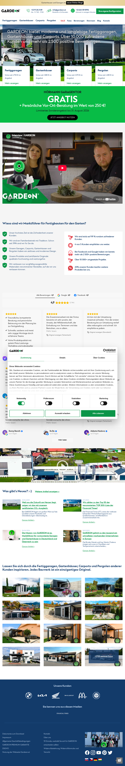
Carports (40, 20)
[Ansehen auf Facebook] (45, 432)
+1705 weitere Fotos (104, 656)
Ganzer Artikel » (28, 520)
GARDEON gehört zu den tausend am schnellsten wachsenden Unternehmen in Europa (100, 536)
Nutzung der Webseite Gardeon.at (16, 752)
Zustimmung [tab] (26, 358)
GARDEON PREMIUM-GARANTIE (15, 745)
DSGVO (5, 748)
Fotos (69, 21)
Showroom (91, 21)
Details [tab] (63, 358)
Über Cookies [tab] (99, 358)
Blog (99, 21)
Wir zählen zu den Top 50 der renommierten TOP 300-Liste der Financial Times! (98, 505)
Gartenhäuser (26, 20)
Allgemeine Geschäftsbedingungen (16, 741)
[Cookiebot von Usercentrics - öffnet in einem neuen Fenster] (105, 350)
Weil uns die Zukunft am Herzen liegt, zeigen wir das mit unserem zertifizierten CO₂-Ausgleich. (39, 505)
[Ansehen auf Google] (4, 395)
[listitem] (62, 713)
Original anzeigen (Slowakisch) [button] (100, 332)
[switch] (48, 403)
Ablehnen (27, 413)
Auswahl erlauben (62, 413)
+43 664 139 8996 (82, 10)
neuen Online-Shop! (75, 3)
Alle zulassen (98, 413)
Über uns (47, 737)
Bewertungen (79, 21)
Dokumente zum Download (13, 734)
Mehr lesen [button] (51, 331)
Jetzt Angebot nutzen (62, 117)
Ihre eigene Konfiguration (110, 11)
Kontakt (106, 21)
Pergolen (51, 20)
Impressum (6, 737)
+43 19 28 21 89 (36, 10)
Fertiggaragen (9, 20)
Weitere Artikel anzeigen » (47, 491)
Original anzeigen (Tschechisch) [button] (60, 335)
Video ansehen (62, 475)
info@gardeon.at (59, 10)
